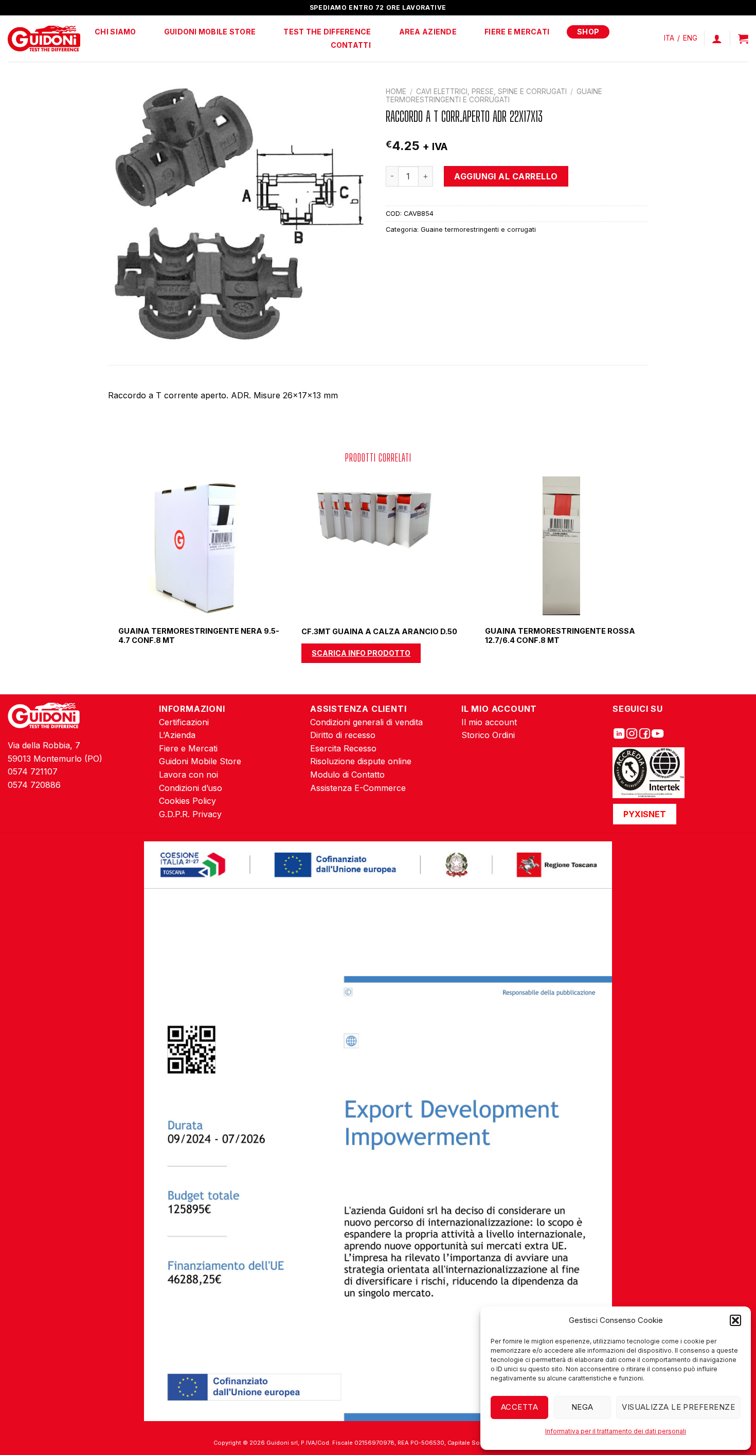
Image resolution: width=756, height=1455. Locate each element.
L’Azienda (177, 735)
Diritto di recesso (342, 735)
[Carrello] (743, 38)
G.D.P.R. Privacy (190, 814)
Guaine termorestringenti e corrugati (494, 95)
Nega (582, 1407)
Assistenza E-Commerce (358, 788)
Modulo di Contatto (347, 774)
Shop (588, 31)
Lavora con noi (188, 774)
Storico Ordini (488, 735)
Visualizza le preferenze (678, 1407)
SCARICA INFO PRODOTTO (361, 653)
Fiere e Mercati (516, 31)
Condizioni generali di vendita (366, 722)
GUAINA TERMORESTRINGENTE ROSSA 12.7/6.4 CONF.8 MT (560, 636)
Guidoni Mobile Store (210, 31)
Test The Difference (327, 31)
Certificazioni (184, 722)
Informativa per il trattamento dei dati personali (615, 1431)
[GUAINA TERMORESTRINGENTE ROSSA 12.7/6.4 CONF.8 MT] (561, 545)
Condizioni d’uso (190, 788)
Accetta (519, 1407)
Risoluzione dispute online (360, 761)
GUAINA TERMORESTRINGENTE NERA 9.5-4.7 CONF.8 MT (198, 636)
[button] (735, 1320)
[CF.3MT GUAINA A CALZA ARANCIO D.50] (378, 545)
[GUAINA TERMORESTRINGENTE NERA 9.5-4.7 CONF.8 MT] (194, 545)
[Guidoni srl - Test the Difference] (44, 39)
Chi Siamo (115, 31)
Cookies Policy (187, 801)
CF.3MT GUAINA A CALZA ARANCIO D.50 (379, 631)
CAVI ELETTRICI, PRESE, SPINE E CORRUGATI (491, 91)
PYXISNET (644, 814)
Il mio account (489, 722)
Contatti (351, 45)
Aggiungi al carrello (506, 176)
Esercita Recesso (343, 748)
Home (396, 91)
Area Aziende (428, 31)
